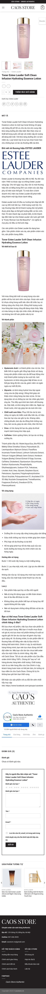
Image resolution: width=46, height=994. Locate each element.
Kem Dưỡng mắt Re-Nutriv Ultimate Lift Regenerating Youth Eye (33, 894)
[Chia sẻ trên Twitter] (12, 104)
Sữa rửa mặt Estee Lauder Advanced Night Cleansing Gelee (11, 894)
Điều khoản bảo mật (32, 964)
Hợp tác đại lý (30, 959)
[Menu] (3, 7)
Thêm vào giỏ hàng (25, 92)
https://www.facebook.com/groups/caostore (24, 686)
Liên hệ (27, 969)
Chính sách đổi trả (8, 964)
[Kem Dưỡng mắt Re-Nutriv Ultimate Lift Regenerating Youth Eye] (34, 878)
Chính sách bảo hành (9, 969)
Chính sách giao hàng (10, 959)
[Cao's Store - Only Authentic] (23, 7)
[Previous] (5, 38)
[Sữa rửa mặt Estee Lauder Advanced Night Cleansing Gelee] (11, 878)
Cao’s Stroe (9, 656)
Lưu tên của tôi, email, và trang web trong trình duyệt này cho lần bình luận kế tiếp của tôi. (23, 836)
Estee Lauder (16, 72)
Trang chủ (5, 72)
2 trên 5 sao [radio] (10, 787)
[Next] (40, 38)
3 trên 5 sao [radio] (16, 787)
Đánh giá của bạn (12, 784)
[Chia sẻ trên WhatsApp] (4, 104)
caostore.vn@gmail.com (16, 942)
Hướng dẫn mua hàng (10, 955)
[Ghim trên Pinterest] (21, 104)
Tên (7, 811)
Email (8, 822)
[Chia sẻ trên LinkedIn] (25, 104)
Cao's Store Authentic (15, 982)
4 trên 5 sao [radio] (24, 787)
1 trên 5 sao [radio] (6, 787)
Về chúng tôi (29, 955)
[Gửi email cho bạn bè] (17, 104)
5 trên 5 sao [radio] (34, 787)
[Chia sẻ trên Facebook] (8, 104)
